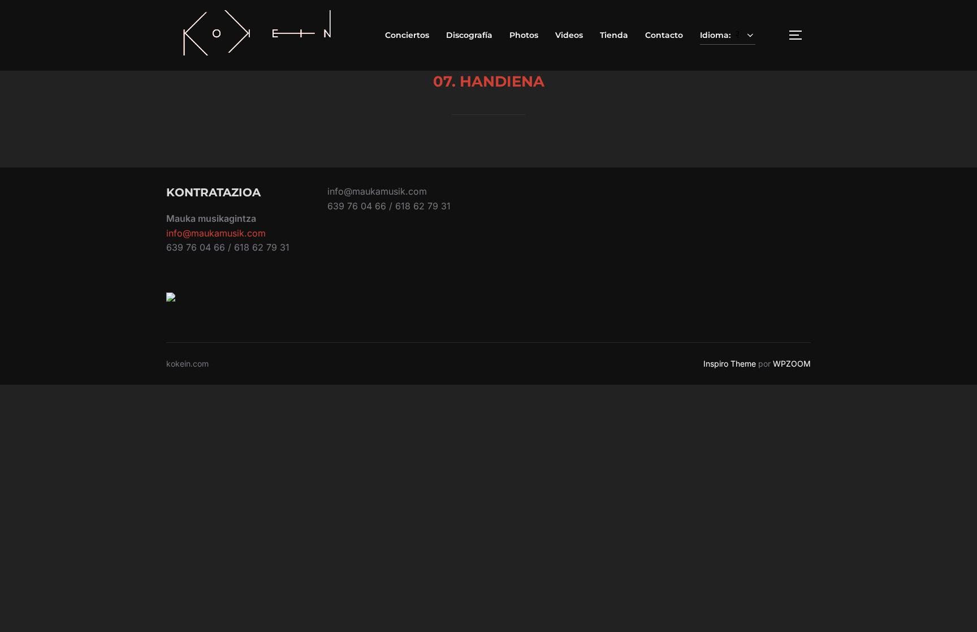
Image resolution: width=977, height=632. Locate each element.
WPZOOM (792, 363)
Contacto (664, 35)
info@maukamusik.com (216, 233)
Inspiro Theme (729, 363)
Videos (569, 35)
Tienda (614, 35)
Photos (523, 35)
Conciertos (407, 35)
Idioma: (716, 35)
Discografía (469, 35)
